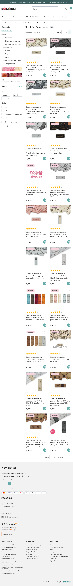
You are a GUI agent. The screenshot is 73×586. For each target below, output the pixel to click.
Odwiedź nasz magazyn (9, 554)
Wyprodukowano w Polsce (13, 114)
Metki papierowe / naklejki (13, 60)
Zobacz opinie (7, 534)
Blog (51, 549)
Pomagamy (53, 558)
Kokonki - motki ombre (8, 23)
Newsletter (29, 554)
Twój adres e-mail (7, 480)
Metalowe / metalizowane (13, 44)
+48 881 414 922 (8, 504)
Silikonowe (8, 47)
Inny (6, 107)
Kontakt (4, 552)
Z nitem (7, 57)
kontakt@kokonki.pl (10, 506)
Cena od (4, 95)
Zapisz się (9, 483)
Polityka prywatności (8, 565)
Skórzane (8, 51)
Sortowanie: (28, 32)
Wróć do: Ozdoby (7, 31)
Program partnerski (31, 549)
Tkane (7, 54)
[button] (55, 9)
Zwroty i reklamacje (7, 549)
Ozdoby (27, 23)
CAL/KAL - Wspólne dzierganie (59, 556)
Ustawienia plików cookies (9, 571)
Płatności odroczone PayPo (34, 545)
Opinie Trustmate (55, 561)
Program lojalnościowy (32, 547)
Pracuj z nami (54, 552)
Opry (6, 110)
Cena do (16, 95)
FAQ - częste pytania (56, 554)
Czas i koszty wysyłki (8, 545)
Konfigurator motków (32, 556)
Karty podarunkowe (32, 552)
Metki (33, 23)
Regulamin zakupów (7, 558)
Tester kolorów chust (32, 558)
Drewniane (8, 38)
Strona (59, 32)
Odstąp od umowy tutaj (8, 573)
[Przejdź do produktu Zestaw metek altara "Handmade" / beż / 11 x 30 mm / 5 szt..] (60, 340)
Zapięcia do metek (11, 63)
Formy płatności (6, 556)
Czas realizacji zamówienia (9, 547)
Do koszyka (44, 75)
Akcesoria (20, 23)
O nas (52, 545)
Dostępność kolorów (56, 547)
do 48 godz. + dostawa (12, 122)
